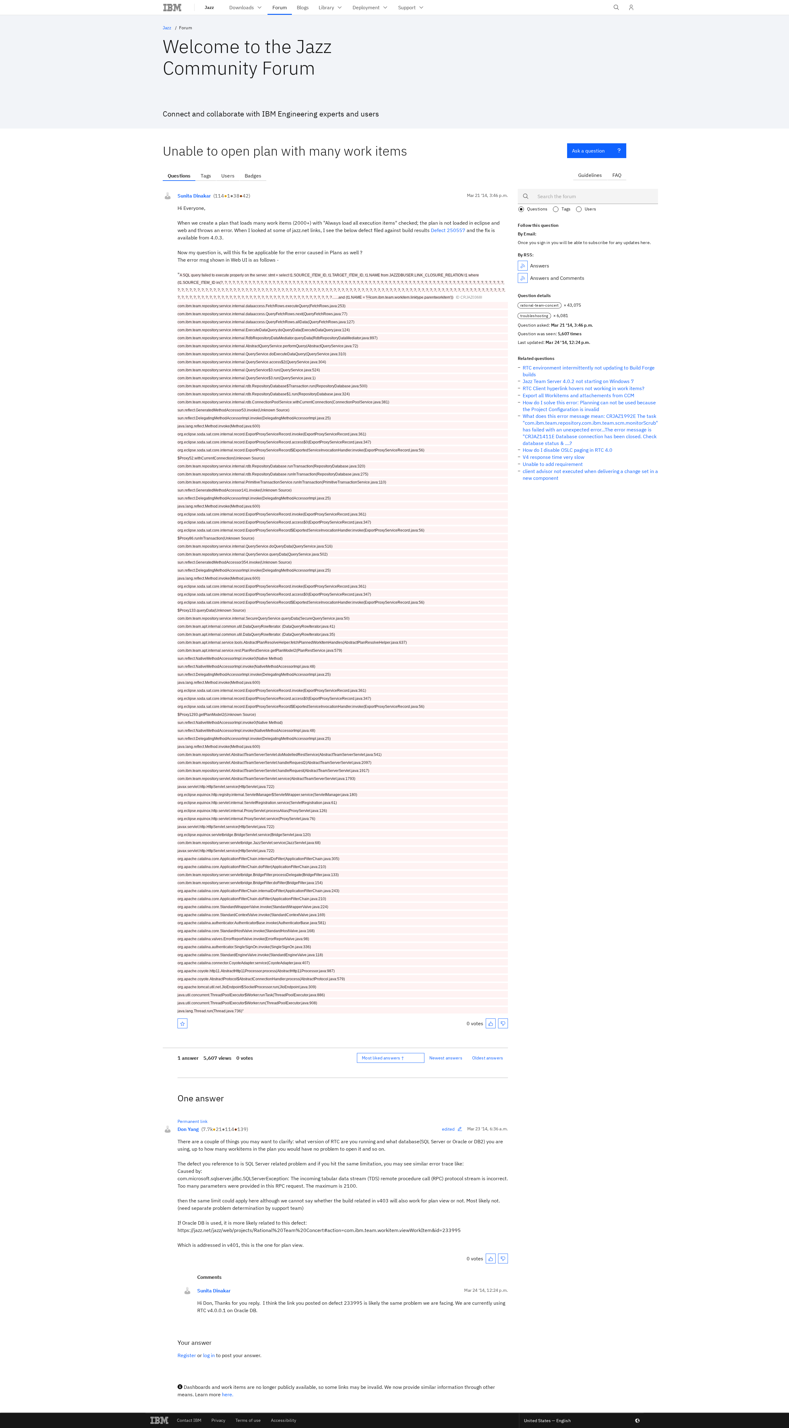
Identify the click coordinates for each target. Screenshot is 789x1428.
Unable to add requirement (553, 464)
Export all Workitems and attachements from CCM (578, 395)
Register (187, 1355)
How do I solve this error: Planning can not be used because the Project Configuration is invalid (589, 405)
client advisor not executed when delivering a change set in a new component (590, 474)
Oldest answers (487, 1058)
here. (227, 1394)
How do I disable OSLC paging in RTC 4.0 (567, 450)
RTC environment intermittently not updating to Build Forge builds (589, 371)
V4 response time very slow (553, 457)
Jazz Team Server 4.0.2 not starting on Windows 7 (578, 381)
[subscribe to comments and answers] (523, 278)
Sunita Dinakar (194, 196)
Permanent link (192, 1121)
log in (209, 1355)
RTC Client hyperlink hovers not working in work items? (583, 388)
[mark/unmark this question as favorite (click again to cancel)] (182, 1023)
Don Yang (188, 1129)
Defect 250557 (448, 230)
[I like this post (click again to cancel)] (491, 1023)
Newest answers (445, 1058)
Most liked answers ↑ (383, 1058)
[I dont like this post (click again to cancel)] (503, 1023)
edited (448, 1129)
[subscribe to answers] (523, 266)
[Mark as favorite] (182, 1023)
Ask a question (588, 151)
